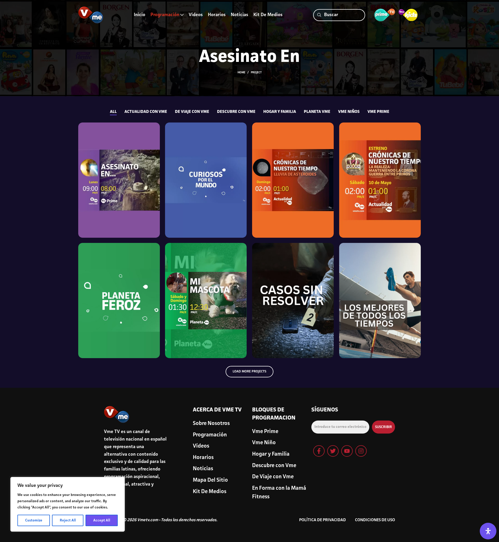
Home (241, 72)
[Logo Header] (90, 15)
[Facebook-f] (319, 451)
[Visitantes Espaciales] (293, 180)
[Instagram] (361, 451)
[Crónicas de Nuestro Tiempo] (380, 180)
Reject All (68, 520)
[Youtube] (347, 451)
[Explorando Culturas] (206, 180)
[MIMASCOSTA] (206, 300)
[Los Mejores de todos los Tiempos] (380, 300)
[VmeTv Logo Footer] (116, 414)
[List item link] (220, 423)
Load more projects (249, 371)
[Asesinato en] (119, 180)
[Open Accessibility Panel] (488, 531)
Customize (33, 520)
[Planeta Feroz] (119, 300)
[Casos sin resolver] (293, 300)
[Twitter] (333, 451)
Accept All (101, 520)
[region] (67, 504)
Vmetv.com (147, 520)
